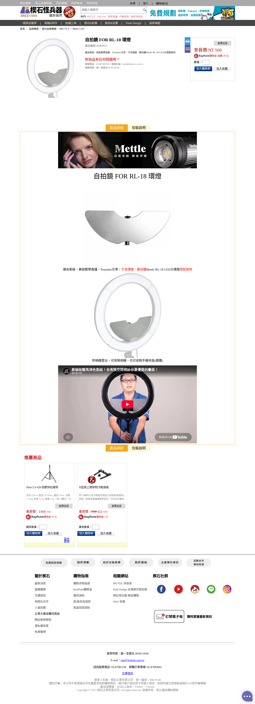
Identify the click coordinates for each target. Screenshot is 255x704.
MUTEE (91, 16)
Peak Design (133, 23)
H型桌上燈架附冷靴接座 (94, 487)
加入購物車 (203, 68)
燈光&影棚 (90, 23)
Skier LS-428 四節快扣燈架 (42, 487)
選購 (159, 360)
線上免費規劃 (43, 3)
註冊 (132, 3)
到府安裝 (92, 3)
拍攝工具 (70, 23)
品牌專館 (154, 23)
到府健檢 (76, 3)
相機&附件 (50, 23)
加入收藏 (222, 68)
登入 (145, 3)
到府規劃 (61, 3)
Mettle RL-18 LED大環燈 (163, 269)
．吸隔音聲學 (28, 23)
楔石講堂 (25, 3)
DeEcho (101, 16)
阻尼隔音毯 (137, 16)
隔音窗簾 (113, 16)
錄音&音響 (111, 23)
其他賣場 (66, 539)
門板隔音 (124, 16)
